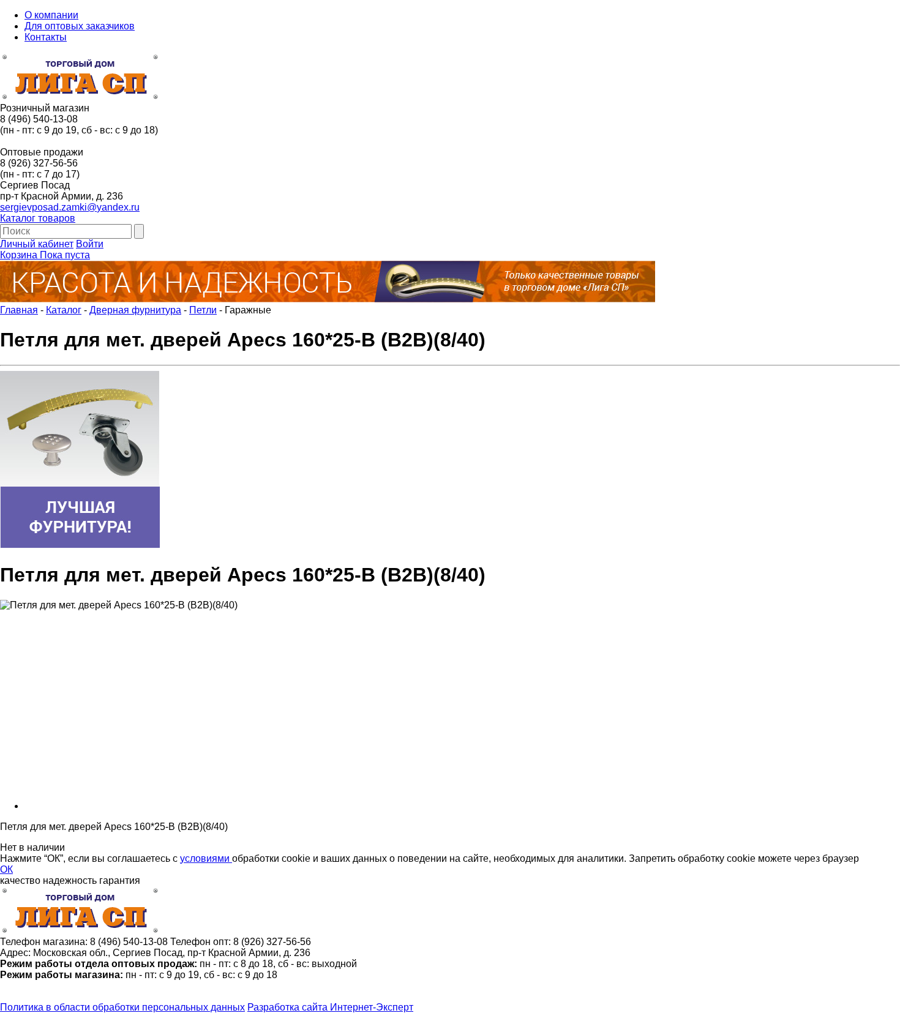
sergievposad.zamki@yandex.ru (70, 207)
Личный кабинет (36, 244)
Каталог (63, 310)
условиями (206, 858)
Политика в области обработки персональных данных (122, 1007)
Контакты (45, 37)
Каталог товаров (37, 218)
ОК (6, 869)
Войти (89, 244)
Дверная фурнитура (135, 310)
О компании (51, 15)
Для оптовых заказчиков (79, 26)
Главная (19, 310)
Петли (203, 310)
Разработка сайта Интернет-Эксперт (330, 1007)
